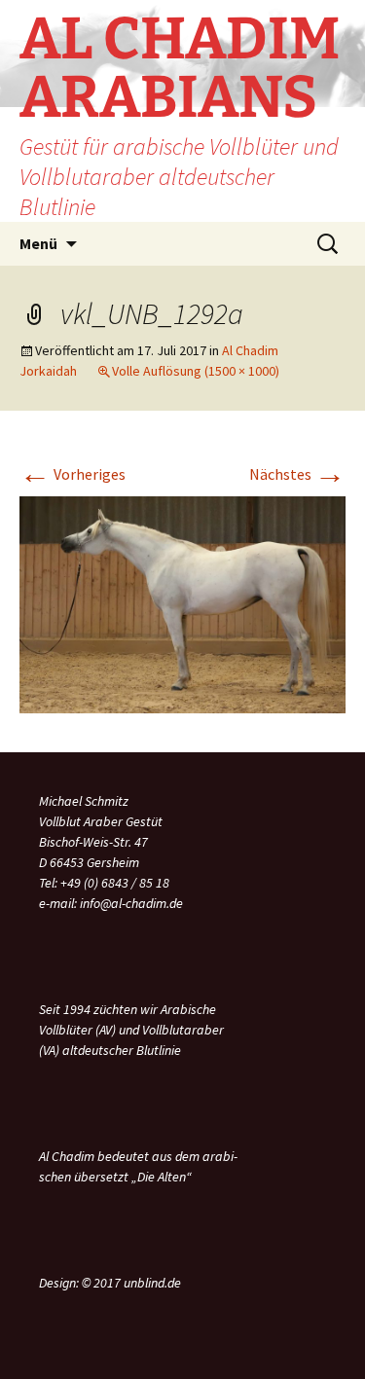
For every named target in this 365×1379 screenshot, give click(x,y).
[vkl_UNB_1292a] (182, 603)
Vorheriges (72, 474)
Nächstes (297, 474)
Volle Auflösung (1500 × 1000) (195, 371)
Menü (38, 243)
